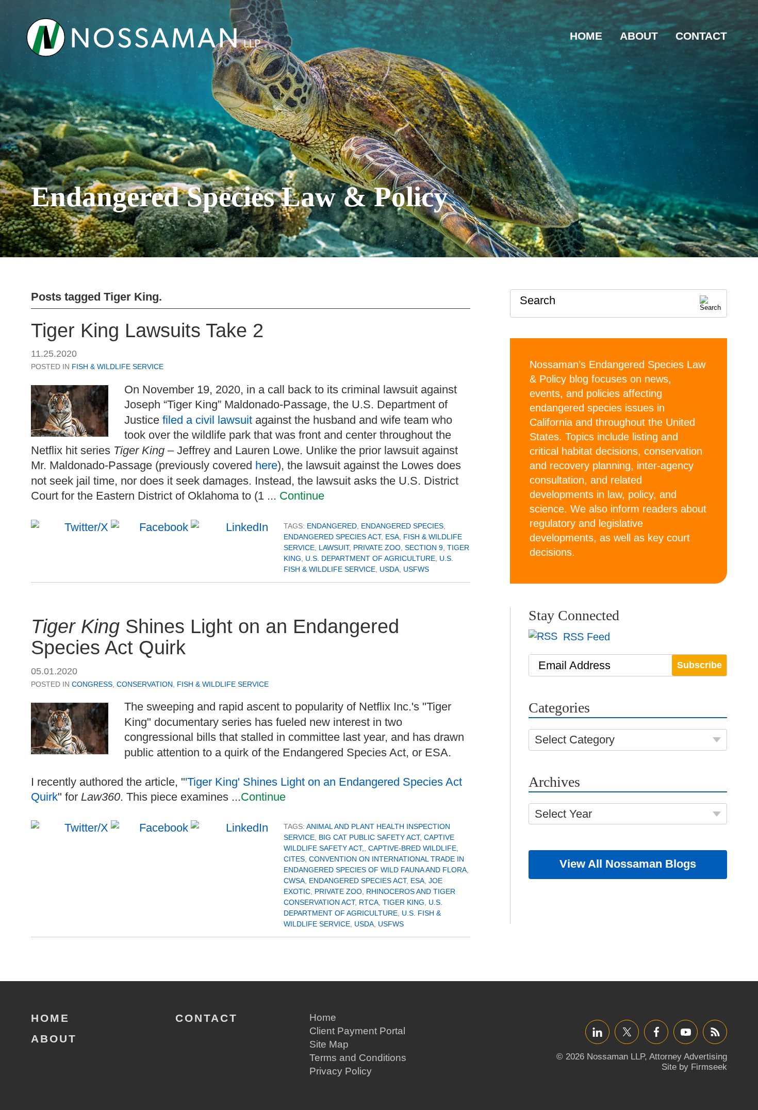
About (639, 36)
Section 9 (424, 547)
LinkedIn (597, 1032)
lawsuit (334, 547)
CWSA (294, 880)
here (266, 465)
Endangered (332, 526)
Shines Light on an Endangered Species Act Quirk (215, 637)
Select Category (575, 739)
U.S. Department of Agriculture (370, 558)
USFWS (416, 569)
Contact (701, 36)
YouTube (685, 1032)
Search (537, 300)
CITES (294, 859)
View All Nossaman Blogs (627, 863)
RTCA (368, 902)
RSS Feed (585, 636)
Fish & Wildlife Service (117, 366)
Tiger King (403, 902)
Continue (301, 495)
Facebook (656, 1032)
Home (586, 36)
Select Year (563, 813)
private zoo (377, 547)
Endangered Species (402, 526)
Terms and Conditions (357, 1057)
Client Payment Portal (357, 1030)
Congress (92, 684)
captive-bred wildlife (412, 848)
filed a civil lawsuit (207, 419)
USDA (389, 569)
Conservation (145, 684)
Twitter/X (627, 1032)
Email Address (574, 665)
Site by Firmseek (694, 1067)
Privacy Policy (340, 1071)
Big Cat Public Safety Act (369, 837)
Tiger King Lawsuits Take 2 (147, 330)
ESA (392, 537)
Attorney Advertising (688, 1057)
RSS (715, 1032)
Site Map (329, 1044)
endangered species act (332, 537)
